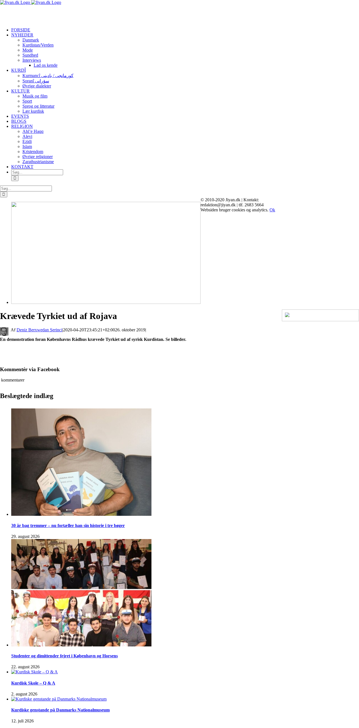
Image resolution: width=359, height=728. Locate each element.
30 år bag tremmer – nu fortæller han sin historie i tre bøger (68, 525)
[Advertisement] (65, 13)
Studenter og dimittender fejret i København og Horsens (64, 655)
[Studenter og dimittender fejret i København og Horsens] (81, 645)
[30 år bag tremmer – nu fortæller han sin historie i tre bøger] (81, 514)
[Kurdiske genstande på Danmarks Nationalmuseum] (59, 699)
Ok (272, 209)
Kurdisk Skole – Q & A (33, 683)
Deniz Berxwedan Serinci (39, 329)
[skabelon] (106, 302)
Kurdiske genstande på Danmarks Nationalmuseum (60, 710)
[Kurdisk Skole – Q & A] (34, 671)
